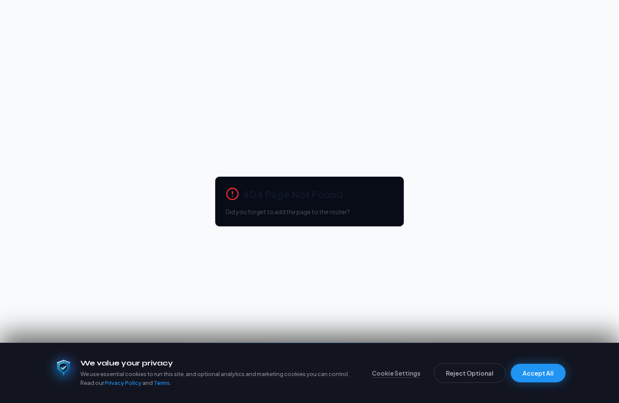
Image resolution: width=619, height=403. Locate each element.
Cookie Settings (396, 373)
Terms (162, 382)
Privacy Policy (123, 382)
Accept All (538, 373)
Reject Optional (470, 373)
